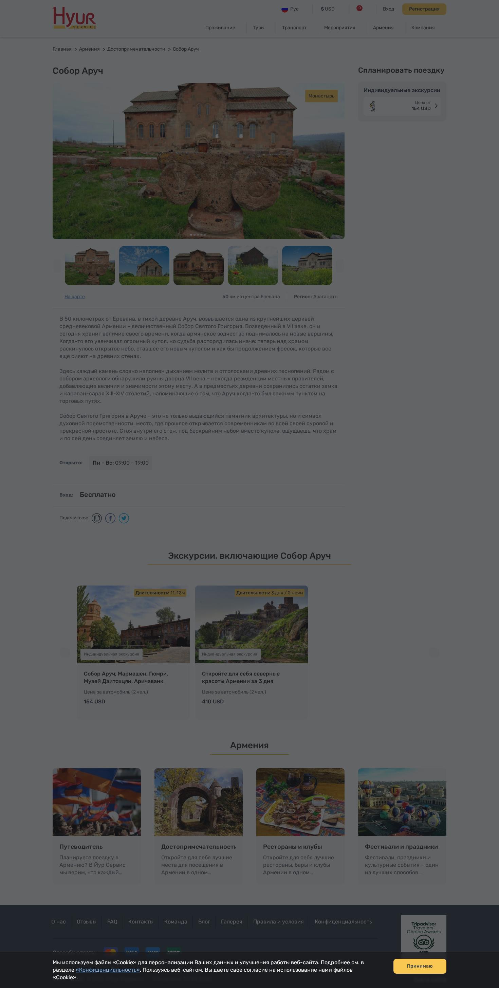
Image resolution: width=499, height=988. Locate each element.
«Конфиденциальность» (108, 970)
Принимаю (420, 966)
